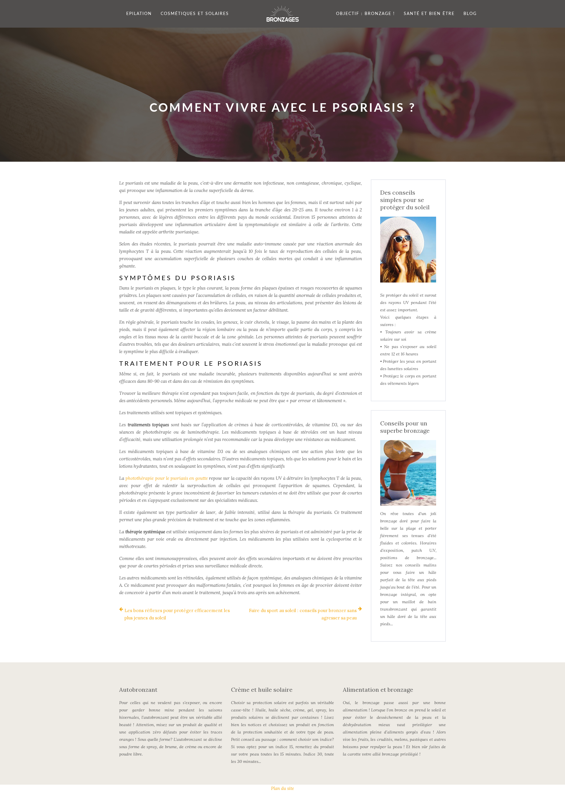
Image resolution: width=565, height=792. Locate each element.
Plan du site (282, 788)
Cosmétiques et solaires (195, 14)
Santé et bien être (429, 14)
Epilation (139, 14)
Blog (470, 14)
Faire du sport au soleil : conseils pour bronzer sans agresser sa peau (303, 614)
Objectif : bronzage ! (365, 14)
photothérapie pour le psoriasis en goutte (166, 478)
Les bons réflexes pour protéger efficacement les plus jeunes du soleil (177, 614)
